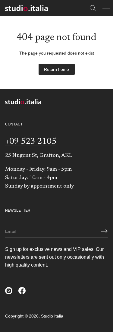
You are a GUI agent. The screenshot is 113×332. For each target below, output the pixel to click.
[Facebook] (22, 290)
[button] (92, 8)
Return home (56, 69)
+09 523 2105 (30, 142)
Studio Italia (52, 316)
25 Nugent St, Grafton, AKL (38, 155)
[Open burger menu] (106, 8)
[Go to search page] (92, 8)
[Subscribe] (104, 231)
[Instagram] (8, 290)
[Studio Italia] (26, 8)
